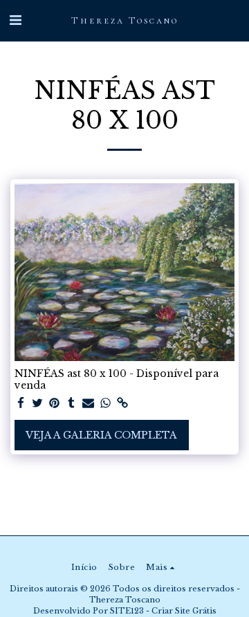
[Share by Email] (88, 403)
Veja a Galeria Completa (101, 435)
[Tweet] (38, 403)
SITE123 (127, 611)
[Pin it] (54, 403)
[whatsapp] (106, 403)
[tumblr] (72, 403)
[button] (15, 20)
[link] (122, 403)
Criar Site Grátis (183, 611)
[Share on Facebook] (21, 403)
